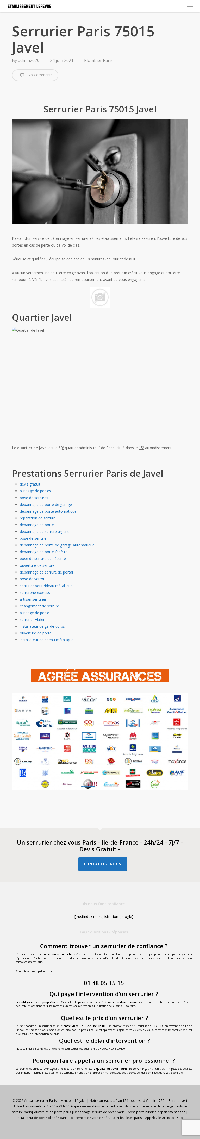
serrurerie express (35, 592)
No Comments (40, 74)
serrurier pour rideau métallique (46, 585)
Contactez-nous (102, 864)
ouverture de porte (36, 633)
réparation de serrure (37, 517)
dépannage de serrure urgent (44, 531)
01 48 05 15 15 (104, 983)
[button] (190, 6)
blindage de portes (35, 490)
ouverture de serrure (37, 565)
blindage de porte (34, 612)
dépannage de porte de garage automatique (57, 545)
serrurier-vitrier (32, 619)
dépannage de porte (37, 524)
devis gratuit (30, 484)
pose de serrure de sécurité (43, 558)
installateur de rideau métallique (46, 639)
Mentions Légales (73, 1100)
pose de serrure (33, 538)
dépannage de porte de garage (46, 504)
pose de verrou (32, 578)
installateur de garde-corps (42, 626)
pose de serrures (34, 497)
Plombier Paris (98, 60)
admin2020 (28, 60)
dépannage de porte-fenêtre (43, 551)
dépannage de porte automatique (48, 511)
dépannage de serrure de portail (47, 572)
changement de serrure (39, 605)
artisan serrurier (33, 599)
